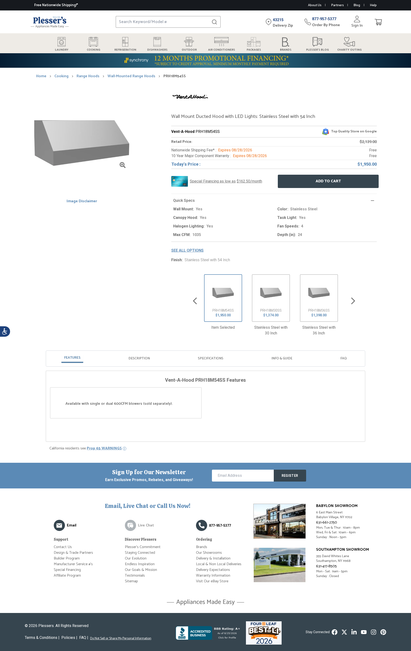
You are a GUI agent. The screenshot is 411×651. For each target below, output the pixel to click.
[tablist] (205, 358)
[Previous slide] (195, 301)
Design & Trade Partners (73, 553)
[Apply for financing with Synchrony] (205, 60)
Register (290, 475)
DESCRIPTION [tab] (139, 358)
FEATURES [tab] (72, 358)
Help (373, 5)
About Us (314, 5)
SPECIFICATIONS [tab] (210, 358)
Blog (356, 5)
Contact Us (63, 547)
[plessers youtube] (364, 632)
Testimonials (135, 575)
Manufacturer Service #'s (73, 564)
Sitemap (131, 581)
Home (41, 76)
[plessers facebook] (335, 632)
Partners (337, 5)
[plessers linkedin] (354, 632)
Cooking (61, 76)
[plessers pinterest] (383, 632)
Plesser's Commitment (143, 547)
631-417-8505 (326, 566)
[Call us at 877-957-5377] (201, 525)
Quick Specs (184, 200)
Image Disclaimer (82, 201)
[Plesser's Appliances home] (49, 22)
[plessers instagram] (374, 632)
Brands (201, 547)
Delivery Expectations (213, 570)
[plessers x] (344, 632)
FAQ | (83, 637)
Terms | (42, 637)
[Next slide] (353, 301)
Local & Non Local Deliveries (218, 564)
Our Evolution (136, 558)
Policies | (69, 637)
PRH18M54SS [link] (174, 76)
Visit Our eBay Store (212, 581)
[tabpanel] (205, 397)
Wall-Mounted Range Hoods (131, 76)
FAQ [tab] (343, 358)
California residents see (85, 448)
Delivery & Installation (213, 558)
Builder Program (67, 558)
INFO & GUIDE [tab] (281, 358)
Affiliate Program (67, 575)
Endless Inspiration (140, 564)
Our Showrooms (209, 553)
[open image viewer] (122, 165)
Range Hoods (88, 76)
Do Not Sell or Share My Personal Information (120, 638)
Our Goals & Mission (141, 570)
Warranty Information (213, 575)
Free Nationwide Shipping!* (56, 5)
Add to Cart (328, 181)
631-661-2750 (326, 522)
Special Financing (67, 570)
